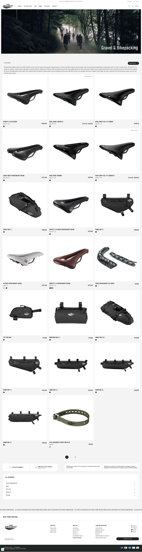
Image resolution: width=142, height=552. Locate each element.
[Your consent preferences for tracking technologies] (2, 549)
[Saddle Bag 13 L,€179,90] (117, 312)
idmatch (75, 532)
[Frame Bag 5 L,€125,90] (117, 365)
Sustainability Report (78, 536)
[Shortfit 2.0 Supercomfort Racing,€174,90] (71, 258)
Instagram (134, 528)
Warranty (97, 534)
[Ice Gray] (5, 288)
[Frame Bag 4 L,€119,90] (71, 365)
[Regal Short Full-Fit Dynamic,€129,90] (117, 97)
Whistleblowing (98, 532)
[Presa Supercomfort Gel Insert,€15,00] (117, 258)
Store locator (126, 539)
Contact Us (75, 534)
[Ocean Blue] (52, 288)
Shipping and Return (99, 530)
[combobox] (137, 1)
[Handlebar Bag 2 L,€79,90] (71, 312)
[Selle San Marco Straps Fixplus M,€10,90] (71, 417)
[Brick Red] (51, 288)
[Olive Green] (50, 447)
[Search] (129, 6)
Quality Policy (53, 532)
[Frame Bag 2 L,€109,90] (117, 204)
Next (75, 457)
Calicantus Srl (12, 548)
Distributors (75, 528)
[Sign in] (132, 6)
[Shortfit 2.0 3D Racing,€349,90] (24, 97)
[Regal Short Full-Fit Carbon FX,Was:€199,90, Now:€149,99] (117, 151)
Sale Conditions (98, 528)
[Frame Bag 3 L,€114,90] (24, 365)
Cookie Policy (53, 530)
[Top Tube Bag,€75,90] (24, 312)
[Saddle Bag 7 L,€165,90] (24, 204)
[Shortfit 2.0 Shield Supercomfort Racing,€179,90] (71, 204)
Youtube (134, 530)
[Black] (4, 126)
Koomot (134, 532)
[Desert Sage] (4, 288)
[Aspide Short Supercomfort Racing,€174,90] (24, 151)
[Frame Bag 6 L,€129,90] (24, 417)
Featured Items (132, 63)
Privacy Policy (53, 528)
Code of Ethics (76, 530)
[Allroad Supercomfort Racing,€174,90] (24, 258)
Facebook (134, 526)
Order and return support (100, 538)
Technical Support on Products (102, 536)
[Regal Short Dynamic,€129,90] (71, 151)
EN (136, 1)
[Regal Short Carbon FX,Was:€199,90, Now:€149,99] (71, 97)
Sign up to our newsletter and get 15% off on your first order (71, 1)
